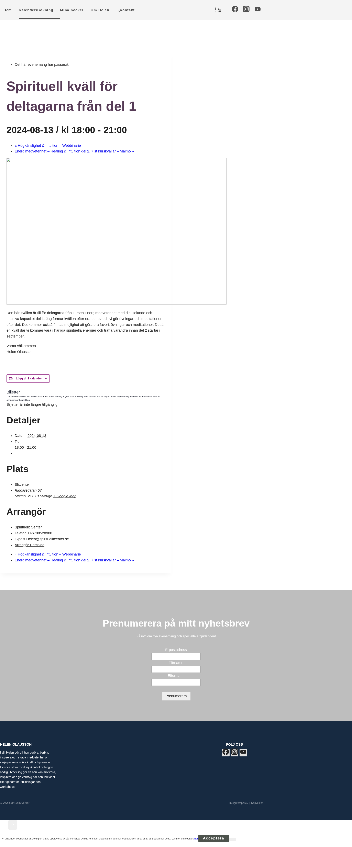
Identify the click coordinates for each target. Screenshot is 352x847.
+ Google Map (64, 496)
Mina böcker (72, 10)
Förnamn (176, 663)
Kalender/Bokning (36, 10)
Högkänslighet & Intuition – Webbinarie (48, 146)
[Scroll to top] (4, 825)
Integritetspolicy (238, 802)
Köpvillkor (257, 802)
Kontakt (127, 10)
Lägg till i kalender (29, 378)
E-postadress (176, 650)
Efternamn (176, 676)
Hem (7, 10)
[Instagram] (246, 10)
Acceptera (213, 838)
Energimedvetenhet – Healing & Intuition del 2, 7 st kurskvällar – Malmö (74, 151)
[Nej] (232, 839)
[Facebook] (235, 10)
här (196, 838)
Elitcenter (22, 484)
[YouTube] (258, 10)
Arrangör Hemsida (29, 545)
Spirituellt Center (28, 527)
